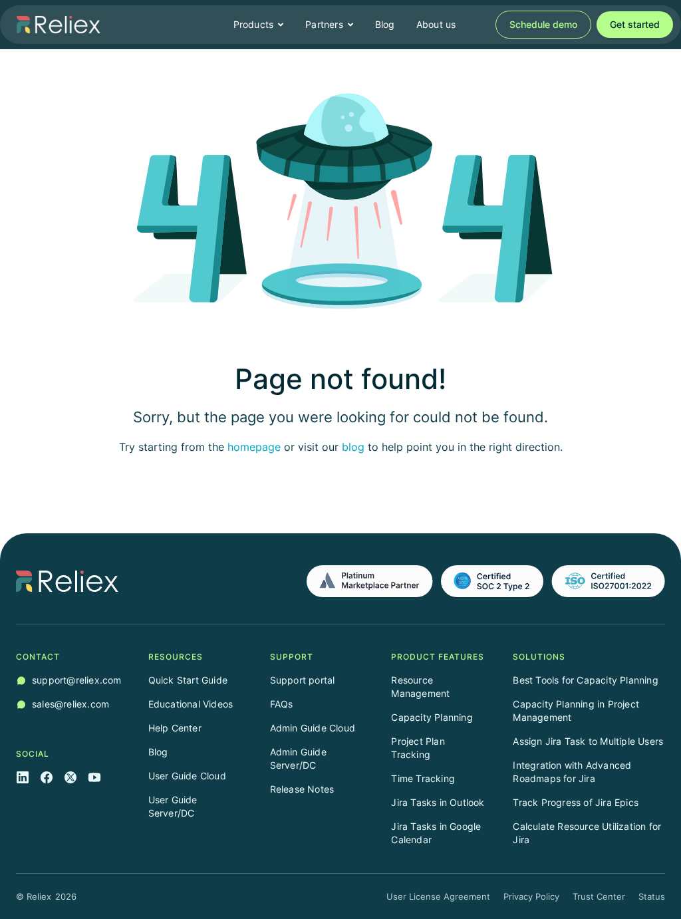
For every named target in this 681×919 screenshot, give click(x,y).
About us (436, 24)
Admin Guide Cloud (312, 727)
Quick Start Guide (187, 680)
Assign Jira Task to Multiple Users (588, 741)
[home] (58, 24)
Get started (635, 24)
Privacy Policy (531, 896)
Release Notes (302, 789)
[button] (259, 24)
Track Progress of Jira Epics (575, 802)
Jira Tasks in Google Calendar (436, 833)
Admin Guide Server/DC (298, 758)
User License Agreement (438, 896)
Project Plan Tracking (417, 747)
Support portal (302, 680)
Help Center (175, 727)
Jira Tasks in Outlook (437, 802)
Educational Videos (190, 704)
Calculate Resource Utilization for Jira (587, 833)
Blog (385, 24)
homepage (254, 447)
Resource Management (420, 686)
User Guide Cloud (187, 775)
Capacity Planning (431, 717)
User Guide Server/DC (173, 806)
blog (353, 447)
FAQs (281, 704)
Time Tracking (423, 778)
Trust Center (599, 896)
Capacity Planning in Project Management (576, 710)
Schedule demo (543, 24)
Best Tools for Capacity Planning (585, 680)
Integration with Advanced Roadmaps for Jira (572, 771)
